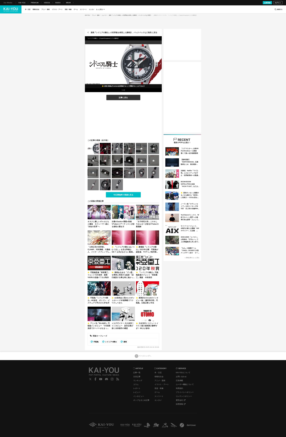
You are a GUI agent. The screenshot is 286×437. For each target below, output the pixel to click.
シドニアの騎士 (111, 342)
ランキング (137, 380)
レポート (136, 388)
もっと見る (99, 9)
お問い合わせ (181, 376)
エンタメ (158, 400)
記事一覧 (136, 372)
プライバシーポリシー (185, 392)
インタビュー (138, 396)
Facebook (95, 379)
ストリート (159, 396)
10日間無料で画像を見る (123, 195)
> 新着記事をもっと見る (192, 257)
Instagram (112, 379)
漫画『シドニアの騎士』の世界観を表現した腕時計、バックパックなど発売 (130, 15)
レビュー (136, 392)
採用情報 (179, 404)
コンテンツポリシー (184, 396)
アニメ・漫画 (95, 15)
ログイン (278, 3)
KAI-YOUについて (183, 372)
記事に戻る (123, 97)
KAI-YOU (87, 15)
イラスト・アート (162, 384)
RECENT (183, 140)
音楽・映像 (159, 388)
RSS (117, 379)
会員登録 (267, 3)
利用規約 (179, 388)
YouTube (100, 379)
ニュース (104, 15)
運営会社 (179, 400)
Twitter (90, 379)
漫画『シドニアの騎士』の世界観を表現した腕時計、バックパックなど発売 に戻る (124, 32)
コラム (136, 384)
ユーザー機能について (185, 384)
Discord (106, 379)
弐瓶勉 (96, 342)
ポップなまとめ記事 (141, 400)
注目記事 (136, 376)
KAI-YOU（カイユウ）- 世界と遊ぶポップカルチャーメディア (11, 9)
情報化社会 (159, 376)
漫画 (125, 342)
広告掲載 (179, 380)
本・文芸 (158, 372)
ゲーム (157, 392)
